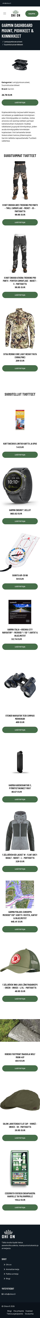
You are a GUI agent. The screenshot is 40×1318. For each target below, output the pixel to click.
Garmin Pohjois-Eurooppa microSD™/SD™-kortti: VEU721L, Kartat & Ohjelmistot (20, 914)
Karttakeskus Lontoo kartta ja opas (20, 443)
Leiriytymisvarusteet (13, 41)
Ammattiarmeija (12, 1269)
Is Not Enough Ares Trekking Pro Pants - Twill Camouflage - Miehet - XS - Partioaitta (20, 208)
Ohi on (8, 1264)
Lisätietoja (20, 102)
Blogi (8, 1278)
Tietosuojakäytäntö (15, 1314)
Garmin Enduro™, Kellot (20, 510)
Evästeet (29, 1311)
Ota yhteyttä (18, 1311)
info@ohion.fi (7, 3)
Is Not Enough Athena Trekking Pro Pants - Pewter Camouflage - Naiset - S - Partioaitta (20, 280)
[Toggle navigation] (5, 13)
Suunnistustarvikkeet (13, 44)
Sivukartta (29, 1314)
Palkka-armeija (12, 1274)
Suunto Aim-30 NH (20, 575)
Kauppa (32, 14)
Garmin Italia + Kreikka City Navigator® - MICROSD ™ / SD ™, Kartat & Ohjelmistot (20, 632)
